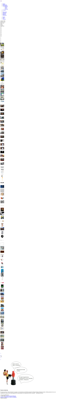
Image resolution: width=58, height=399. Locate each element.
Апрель (6, 8)
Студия (4, 9)
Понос (6, 6)
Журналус (5, 15)
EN (1, 0)
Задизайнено (5, 5)
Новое (4, 3)
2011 (6, 7)
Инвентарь (5, 4)
